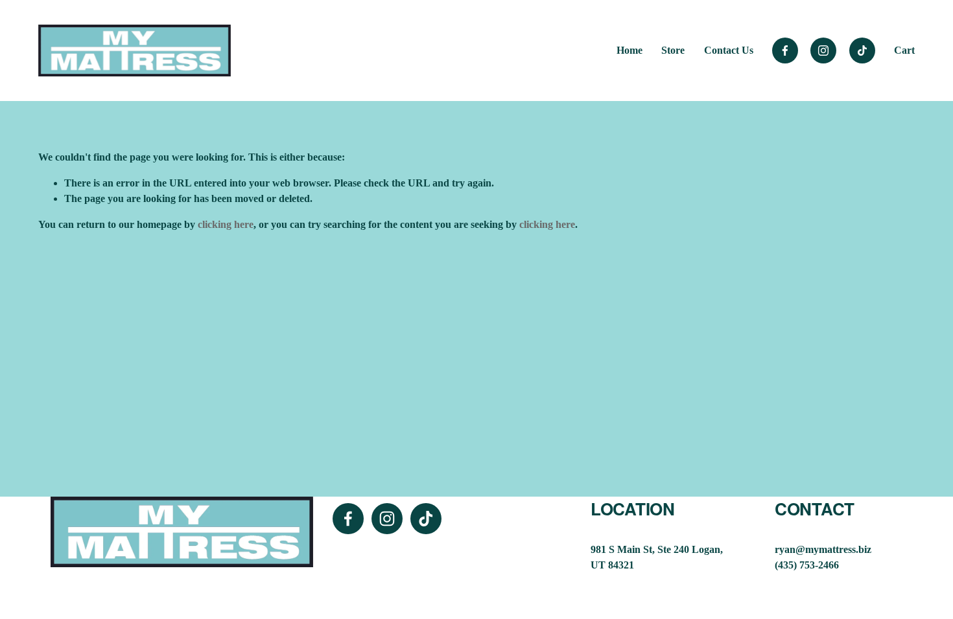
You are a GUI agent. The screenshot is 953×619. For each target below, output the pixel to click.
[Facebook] (785, 50)
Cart (904, 50)
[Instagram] (823, 50)
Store (673, 50)
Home (629, 50)
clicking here (225, 224)
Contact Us (728, 50)
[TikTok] (862, 50)
